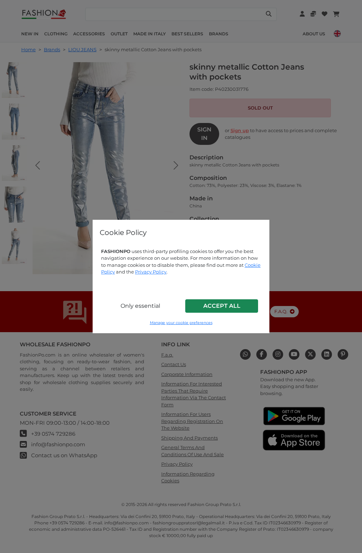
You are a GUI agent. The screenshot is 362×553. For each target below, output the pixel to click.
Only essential (140, 305)
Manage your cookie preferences (181, 322)
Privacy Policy (151, 272)
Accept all (221, 305)
